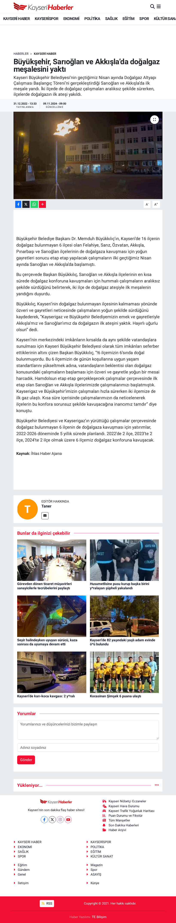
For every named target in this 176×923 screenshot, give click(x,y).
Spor (94, 870)
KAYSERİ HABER (16, 18)
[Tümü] (157, 785)
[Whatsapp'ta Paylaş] (34, 204)
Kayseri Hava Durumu (124, 806)
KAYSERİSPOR (46, 18)
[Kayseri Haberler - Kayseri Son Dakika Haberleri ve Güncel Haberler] (44, 6)
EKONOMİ (71, 18)
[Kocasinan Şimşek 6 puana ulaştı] (124, 672)
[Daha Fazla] (42, 204)
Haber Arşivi (117, 830)
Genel (22, 874)
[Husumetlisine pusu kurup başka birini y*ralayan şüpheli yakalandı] (124, 560)
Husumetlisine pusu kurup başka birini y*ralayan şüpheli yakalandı (119, 586)
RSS (49, 903)
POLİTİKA (92, 18)
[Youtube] (68, 819)
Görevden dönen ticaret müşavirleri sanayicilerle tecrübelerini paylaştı (44, 586)
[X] (52, 819)
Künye (95, 883)
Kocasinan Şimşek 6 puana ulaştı (115, 696)
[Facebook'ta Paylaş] (18, 204)
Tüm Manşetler (119, 820)
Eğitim (22, 865)
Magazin (97, 865)
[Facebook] (44, 819)
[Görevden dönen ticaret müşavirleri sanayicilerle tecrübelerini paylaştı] (51, 560)
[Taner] (27, 509)
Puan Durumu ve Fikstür (126, 816)
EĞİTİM (128, 18)
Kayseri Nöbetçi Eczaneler (127, 801)
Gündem (24, 870)
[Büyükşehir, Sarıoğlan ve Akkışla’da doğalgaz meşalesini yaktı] (88, 155)
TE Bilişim (99, 917)
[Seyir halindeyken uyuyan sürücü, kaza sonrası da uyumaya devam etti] (51, 616)
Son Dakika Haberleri (124, 825)
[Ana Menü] (159, 6)
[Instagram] (60, 819)
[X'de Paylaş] (26, 204)
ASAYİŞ (96, 874)
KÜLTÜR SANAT (102, 856)
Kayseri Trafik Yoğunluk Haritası (132, 811)
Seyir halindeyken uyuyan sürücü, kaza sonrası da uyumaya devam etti (47, 642)
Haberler (21, 53)
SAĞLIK (111, 18)
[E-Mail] (45, 515)
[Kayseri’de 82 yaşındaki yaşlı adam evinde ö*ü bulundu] (124, 616)
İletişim (23, 883)
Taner (46, 506)
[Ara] (152, 6)
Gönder (26, 760)
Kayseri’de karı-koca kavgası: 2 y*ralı (46, 696)
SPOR (144, 18)
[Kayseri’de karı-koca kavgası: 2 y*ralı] (51, 672)
